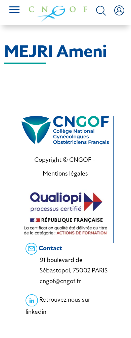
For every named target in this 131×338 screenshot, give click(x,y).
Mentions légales (65, 173)
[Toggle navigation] (14, 10)
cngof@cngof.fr (60, 281)
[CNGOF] (58, 13)
